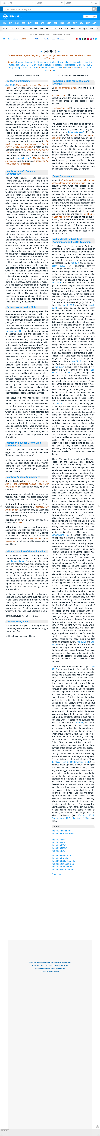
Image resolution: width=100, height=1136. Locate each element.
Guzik (40, 65)
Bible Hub (56, 874)
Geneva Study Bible (18, 621)
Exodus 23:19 (86, 815)
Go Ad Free (4, 1130)
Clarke (52, 62)
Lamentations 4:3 (23, 158)
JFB (79, 65)
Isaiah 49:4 (68, 305)
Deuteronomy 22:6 (61, 818)
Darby (60, 62)
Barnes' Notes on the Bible (21, 307)
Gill (28, 65)
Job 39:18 (78, 722)
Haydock (49, 65)
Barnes (19, 62)
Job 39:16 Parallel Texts (63, 833)
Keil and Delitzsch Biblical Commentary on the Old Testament (72, 240)
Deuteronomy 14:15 (80, 762)
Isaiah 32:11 (58, 266)
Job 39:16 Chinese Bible (63, 864)
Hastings (59, 65)
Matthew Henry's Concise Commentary (21, 172)
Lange (18, 68)
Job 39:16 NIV (58, 840)
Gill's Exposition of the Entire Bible (26, 551)
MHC (36, 68)
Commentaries (13, 39)
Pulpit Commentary (63, 176)
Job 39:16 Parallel (60, 858)
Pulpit (67, 68)
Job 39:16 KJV (58, 851)
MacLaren (27, 68)
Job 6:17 (61, 403)
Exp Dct (88, 62)
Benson (28, 62)
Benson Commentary (18, 81)
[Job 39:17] (96, 512)
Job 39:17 (76, 361)
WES (47, 70)
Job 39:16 (10, 85)
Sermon (75, 68)
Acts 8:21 (71, 372)
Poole (60, 68)
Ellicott (68, 62)
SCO (83, 68)
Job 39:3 (75, 263)
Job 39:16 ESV (58, 845)
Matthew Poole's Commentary (23, 477)
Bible (4, 39)
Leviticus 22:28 (81, 818)
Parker (52, 68)
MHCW (43, 68)
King (11, 68)
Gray (34, 65)
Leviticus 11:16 (60, 762)
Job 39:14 (81, 642)
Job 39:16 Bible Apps (61, 855)
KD (84, 65)
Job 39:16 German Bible (63, 869)
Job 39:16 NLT (58, 842)
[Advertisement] (50, 924)
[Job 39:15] (3, 512)
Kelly (89, 65)
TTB (89, 68)
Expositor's (78, 62)
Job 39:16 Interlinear (61, 831)
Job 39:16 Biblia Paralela (63, 861)
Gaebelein (14, 65)
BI (35, 62)
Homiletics (70, 65)
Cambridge (42, 62)
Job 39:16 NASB (59, 848)
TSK (53, 70)
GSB (23, 65)
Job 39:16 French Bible (62, 867)
